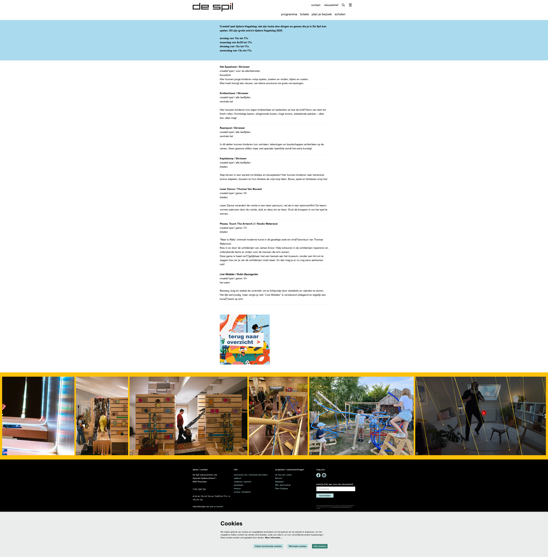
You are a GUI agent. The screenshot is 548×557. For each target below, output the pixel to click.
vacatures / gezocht (242, 481)
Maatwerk (279, 481)
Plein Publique (281, 488)
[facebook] (318, 475)
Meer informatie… (273, 537)
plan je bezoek (216, 506)
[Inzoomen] (77, 453)
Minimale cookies (297, 546)
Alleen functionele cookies (268, 546)
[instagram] (324, 475)
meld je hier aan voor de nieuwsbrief (334, 484)
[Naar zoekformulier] (343, 5)
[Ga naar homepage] (213, 7)
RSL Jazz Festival (282, 485)
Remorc (278, 478)
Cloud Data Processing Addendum (341, 507)
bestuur (237, 488)
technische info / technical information (251, 474)
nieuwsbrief (331, 5)
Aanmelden (325, 495)
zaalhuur (237, 478)
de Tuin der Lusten (283, 474)
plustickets (238, 485)
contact (315, 5)
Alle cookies (320, 546)
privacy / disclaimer (242, 492)
